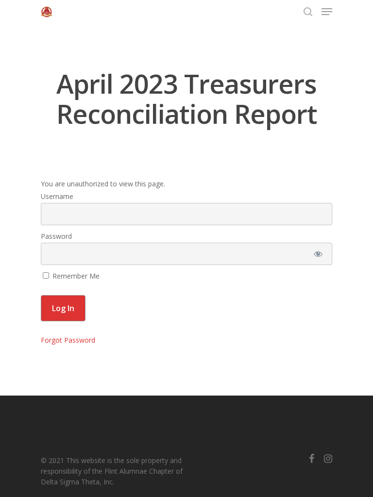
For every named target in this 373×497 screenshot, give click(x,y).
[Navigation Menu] (327, 12)
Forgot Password (68, 340)
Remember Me (75, 276)
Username (57, 196)
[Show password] (318, 254)
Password (56, 236)
